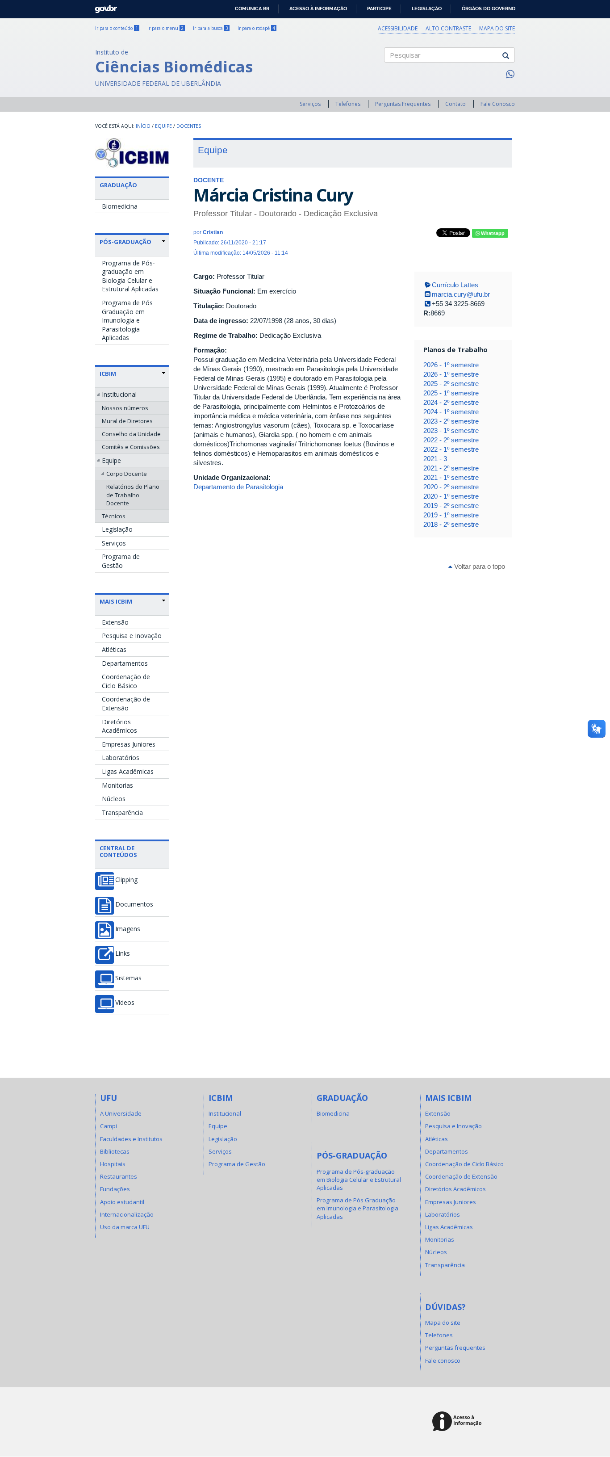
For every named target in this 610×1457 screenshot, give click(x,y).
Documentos (134, 904)
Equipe (163, 126)
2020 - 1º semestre (451, 496)
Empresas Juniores (128, 744)
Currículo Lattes (455, 285)
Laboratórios (120, 757)
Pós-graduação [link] (125, 242)
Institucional (119, 394)
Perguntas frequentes (455, 1348)
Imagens (127, 929)
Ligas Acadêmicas (128, 771)
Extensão (115, 622)
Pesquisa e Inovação (132, 635)
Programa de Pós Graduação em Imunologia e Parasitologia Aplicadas (127, 320)
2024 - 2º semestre (451, 402)
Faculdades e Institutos (131, 1139)
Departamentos (125, 663)
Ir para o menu (165, 28)
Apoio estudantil (122, 1202)
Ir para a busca (210, 28)
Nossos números (125, 408)
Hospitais (112, 1164)
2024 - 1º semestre (451, 412)
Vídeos (124, 1002)
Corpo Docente (126, 474)
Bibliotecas (115, 1151)
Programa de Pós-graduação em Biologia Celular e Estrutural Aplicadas (130, 276)
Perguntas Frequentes (402, 104)
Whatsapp (492, 233)
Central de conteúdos (118, 851)
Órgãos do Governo (488, 8)
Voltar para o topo (478, 566)
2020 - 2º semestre (451, 487)
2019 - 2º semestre (451, 505)
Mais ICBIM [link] (116, 601)
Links (122, 953)
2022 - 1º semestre (451, 449)
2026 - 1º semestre (451, 365)
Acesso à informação (318, 8)
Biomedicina (120, 206)
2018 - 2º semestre (451, 524)
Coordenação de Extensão (126, 703)
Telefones (347, 104)
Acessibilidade (398, 28)
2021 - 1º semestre (451, 477)
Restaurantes (118, 1176)
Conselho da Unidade (131, 434)
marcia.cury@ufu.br (461, 294)
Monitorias (117, 785)
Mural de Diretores (127, 421)
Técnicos (113, 516)
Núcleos (113, 798)
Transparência (122, 812)
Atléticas (114, 649)
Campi (108, 1126)
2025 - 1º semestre (451, 393)
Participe (379, 8)
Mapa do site (497, 28)
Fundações (115, 1189)
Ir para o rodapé (256, 28)
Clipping (126, 880)
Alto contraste (448, 28)
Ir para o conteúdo (116, 28)
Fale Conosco (497, 104)
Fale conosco (442, 1360)
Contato (455, 104)
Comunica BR (252, 8)
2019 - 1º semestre (451, 515)
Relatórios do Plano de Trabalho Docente (132, 495)
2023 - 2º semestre (451, 421)
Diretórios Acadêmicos (119, 726)
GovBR (103, 6)
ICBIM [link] (108, 373)
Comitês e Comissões (131, 447)
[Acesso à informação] (458, 1422)
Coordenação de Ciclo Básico (126, 681)
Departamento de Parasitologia (238, 487)
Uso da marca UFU (125, 1227)
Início (143, 126)
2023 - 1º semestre (451, 430)
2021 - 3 (435, 458)
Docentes (188, 126)
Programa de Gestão (121, 561)
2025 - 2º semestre (451, 383)
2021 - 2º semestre (451, 468)
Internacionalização (127, 1214)
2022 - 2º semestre (451, 440)
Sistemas (128, 978)
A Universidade (121, 1113)
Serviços (310, 104)
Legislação (427, 8)
